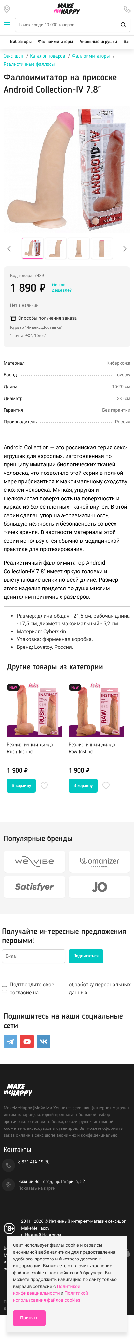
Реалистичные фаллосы (29, 64)
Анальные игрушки (98, 42)
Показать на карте (36, 1188)
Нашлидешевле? (62, 288)
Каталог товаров (47, 56)
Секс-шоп (13, 56)
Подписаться (86, 956)
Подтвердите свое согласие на (69, 989)
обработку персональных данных (100, 989)
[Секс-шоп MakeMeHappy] (67, 8)
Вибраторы (21, 42)
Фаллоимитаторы (55, 42)
